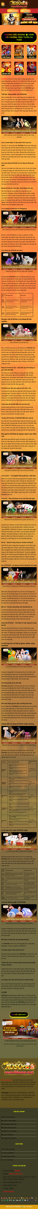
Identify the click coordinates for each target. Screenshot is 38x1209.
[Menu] (3, 4)
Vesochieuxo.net (6, 1080)
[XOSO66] (19, 4)
